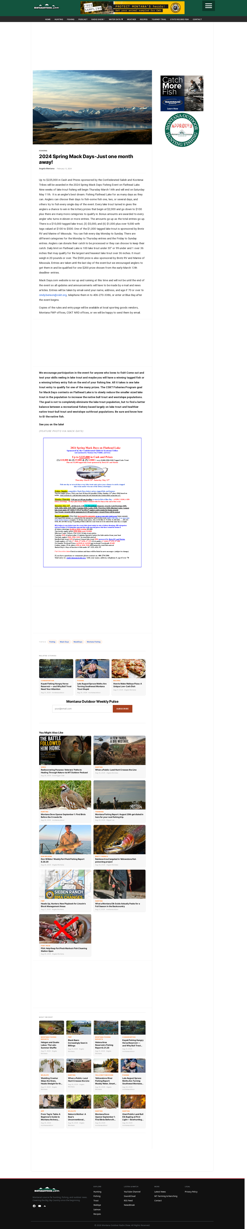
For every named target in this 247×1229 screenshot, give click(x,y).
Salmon (96, 1209)
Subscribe (122, 709)
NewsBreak (129, 1205)
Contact (197, 19)
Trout (95, 1200)
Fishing (70, 19)
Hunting (59, 19)
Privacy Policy (191, 1191)
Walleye (97, 1205)
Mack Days (64, 642)
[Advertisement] (122, 47)
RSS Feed (128, 1200)
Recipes (144, 19)
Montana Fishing (93, 642)
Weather (131, 19)
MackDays (78, 642)
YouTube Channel (132, 1191)
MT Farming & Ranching (165, 1196)
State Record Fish (179, 19)
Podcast (83, 19)
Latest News (160, 1191)
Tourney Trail (159, 19)
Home (48, 19)
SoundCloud (130, 1196)
